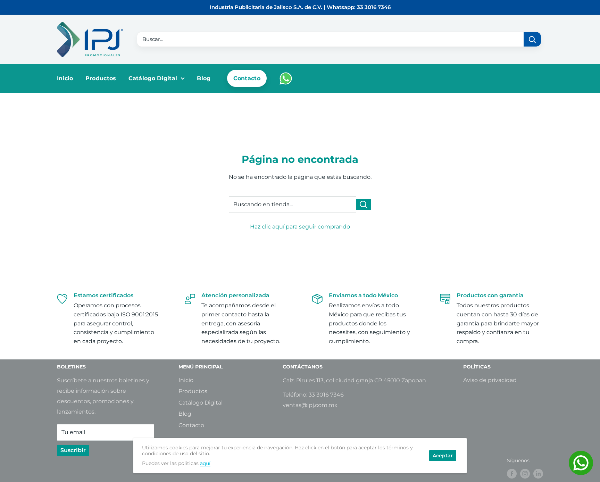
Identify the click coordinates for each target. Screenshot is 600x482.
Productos (100, 78)
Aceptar (443, 455)
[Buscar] (532, 39)
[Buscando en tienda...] (363, 204)
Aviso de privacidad (490, 380)
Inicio (65, 78)
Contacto (246, 78)
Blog (203, 78)
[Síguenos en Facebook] (512, 474)
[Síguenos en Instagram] (525, 474)
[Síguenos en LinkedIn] (538, 474)
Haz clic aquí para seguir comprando (300, 226)
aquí (205, 463)
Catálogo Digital (152, 78)
